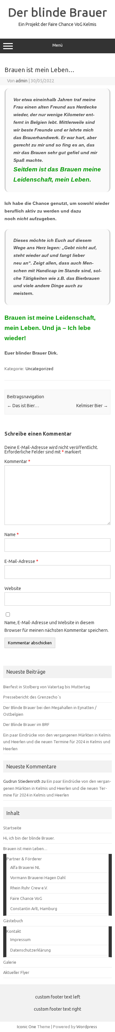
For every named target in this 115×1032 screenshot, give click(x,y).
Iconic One (26, 1026)
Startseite (12, 828)
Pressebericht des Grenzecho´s (32, 697)
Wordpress (86, 1026)
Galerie (9, 962)
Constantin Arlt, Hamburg (33, 908)
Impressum (20, 939)
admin (21, 80)
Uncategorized (39, 368)
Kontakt (13, 931)
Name (11, 534)
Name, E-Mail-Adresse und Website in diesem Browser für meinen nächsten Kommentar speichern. (56, 626)
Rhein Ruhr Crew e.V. (29, 888)
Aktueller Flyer (16, 972)
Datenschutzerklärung (30, 950)
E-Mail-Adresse (21, 561)
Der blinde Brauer (57, 12)
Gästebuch (13, 920)
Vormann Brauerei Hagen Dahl (37, 877)
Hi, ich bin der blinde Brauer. (29, 838)
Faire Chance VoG (26, 898)
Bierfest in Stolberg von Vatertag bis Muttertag (46, 686)
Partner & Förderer (24, 858)
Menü (57, 45)
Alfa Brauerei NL (25, 867)
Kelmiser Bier (92, 405)
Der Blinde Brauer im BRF (26, 724)
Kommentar (17, 461)
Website (12, 588)
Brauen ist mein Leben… (25, 848)
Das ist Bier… (23, 405)
